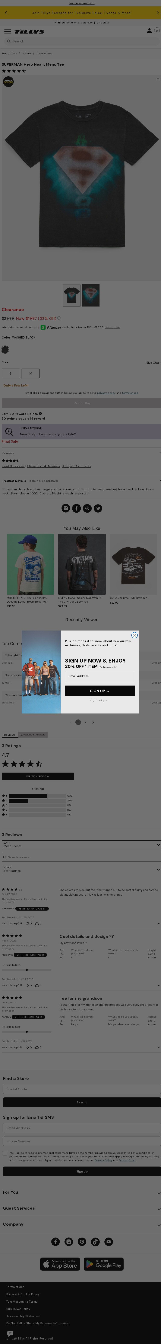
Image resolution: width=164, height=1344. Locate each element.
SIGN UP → (100, 690)
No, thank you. (98, 700)
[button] (156, 558)
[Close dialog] (135, 635)
